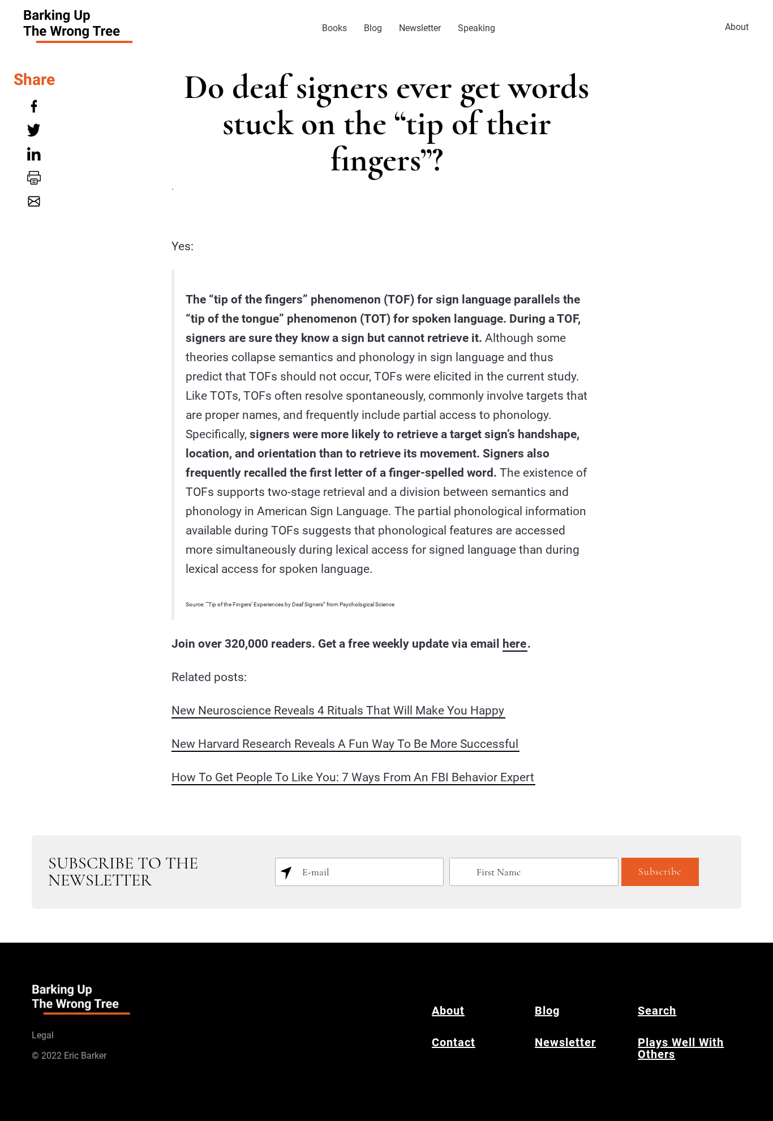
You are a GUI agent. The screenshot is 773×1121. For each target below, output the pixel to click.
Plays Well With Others (681, 1048)
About (737, 27)
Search (657, 1010)
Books (334, 28)
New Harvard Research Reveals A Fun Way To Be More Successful (344, 744)
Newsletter (420, 28)
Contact (453, 1042)
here (514, 644)
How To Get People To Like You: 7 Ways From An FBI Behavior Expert (352, 777)
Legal (43, 1035)
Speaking (476, 28)
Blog (373, 28)
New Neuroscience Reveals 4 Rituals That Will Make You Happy (337, 710)
